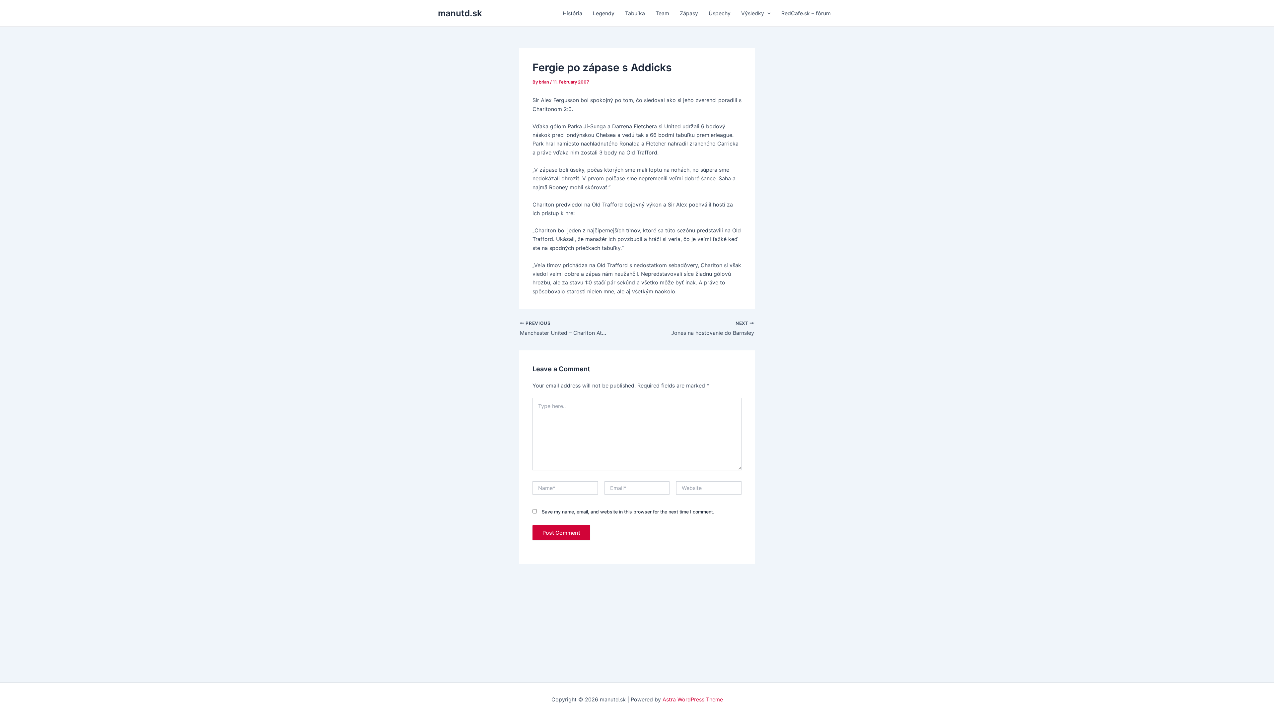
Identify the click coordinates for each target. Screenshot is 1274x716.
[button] (767, 13)
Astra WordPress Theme (693, 699)
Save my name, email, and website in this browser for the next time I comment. (628, 511)
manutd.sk (460, 13)
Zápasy (689, 13)
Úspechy (720, 13)
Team (662, 13)
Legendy (603, 13)
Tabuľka (635, 13)
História (572, 13)
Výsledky (752, 13)
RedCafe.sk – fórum (806, 13)
